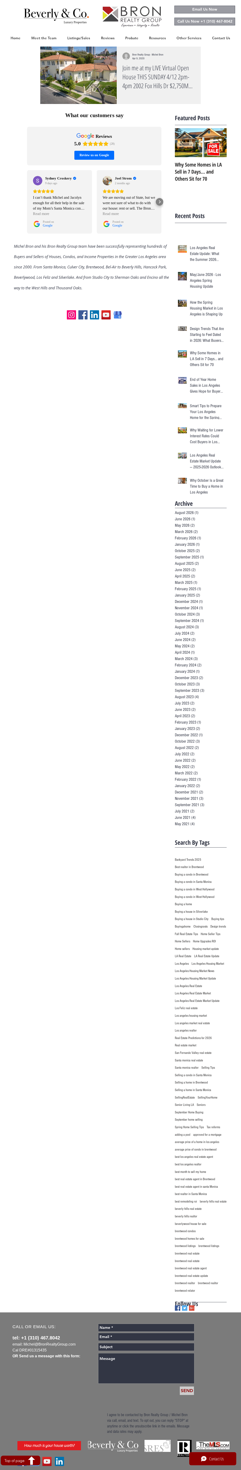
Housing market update (206, 949)
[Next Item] (219, 142)
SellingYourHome (207, 1098)
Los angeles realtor (186, 1030)
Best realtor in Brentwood (189, 867)
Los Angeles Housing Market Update (195, 978)
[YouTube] (106, 314)
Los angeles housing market (191, 1016)
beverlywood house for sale (190, 1224)
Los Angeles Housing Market (208, 964)
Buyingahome (183, 926)
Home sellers (182, 949)
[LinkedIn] (94, 314)
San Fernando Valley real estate (193, 1053)
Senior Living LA (184, 1105)
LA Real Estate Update (206, 956)
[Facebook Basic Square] (177, 1308)
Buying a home (183, 904)
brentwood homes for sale (189, 1239)
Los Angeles (182, 964)
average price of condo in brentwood (196, 1149)
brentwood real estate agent (191, 1268)
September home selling (189, 1120)
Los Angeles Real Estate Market (193, 993)
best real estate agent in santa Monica (196, 1187)
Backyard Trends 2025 (188, 860)
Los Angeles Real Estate (188, 986)
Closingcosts (200, 926)
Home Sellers (182, 941)
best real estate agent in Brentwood (195, 1179)
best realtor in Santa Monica (191, 1194)
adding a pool (182, 1135)
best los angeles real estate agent (194, 1157)
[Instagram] (71, 314)
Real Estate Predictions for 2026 (193, 1038)
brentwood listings (185, 1246)
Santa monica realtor (187, 1068)
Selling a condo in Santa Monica (193, 1075)
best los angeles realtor (188, 1164)
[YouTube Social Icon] (47, 1461)
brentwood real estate (187, 1253)
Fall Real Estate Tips (186, 934)
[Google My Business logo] (117, 314)
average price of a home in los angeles (197, 1142)
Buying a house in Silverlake (191, 912)
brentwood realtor (185, 1283)
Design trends (218, 926)
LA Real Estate (183, 956)
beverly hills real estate (213, 1201)
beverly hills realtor (186, 1216)
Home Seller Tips (210, 934)
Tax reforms (213, 1127)
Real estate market (185, 1045)
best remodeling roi (186, 1201)
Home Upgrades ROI (204, 941)
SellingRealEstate (185, 1098)
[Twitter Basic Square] (184, 1308)
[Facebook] (83, 314)
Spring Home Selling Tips (189, 1127)
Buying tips (217, 919)
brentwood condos (185, 1231)
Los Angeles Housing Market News (194, 971)
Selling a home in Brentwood (191, 1082)
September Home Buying (189, 1112)
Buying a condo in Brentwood (191, 874)
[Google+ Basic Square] (191, 1308)
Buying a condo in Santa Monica (193, 882)
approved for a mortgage (207, 1135)
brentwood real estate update (191, 1276)
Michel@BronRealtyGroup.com (50, 1344)
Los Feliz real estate (186, 1008)
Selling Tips (208, 1068)
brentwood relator (185, 1291)
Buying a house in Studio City (192, 919)
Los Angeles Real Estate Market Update (197, 1001)
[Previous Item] (182, 142)
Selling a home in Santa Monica (193, 1090)
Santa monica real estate (189, 1060)
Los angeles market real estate (192, 1023)
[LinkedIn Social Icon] (59, 1461)
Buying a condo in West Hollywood (194, 889)
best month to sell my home (190, 1172)
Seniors (201, 1105)
